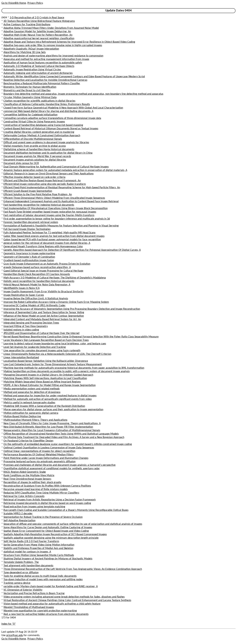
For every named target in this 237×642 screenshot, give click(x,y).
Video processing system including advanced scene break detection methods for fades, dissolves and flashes (64, 597)
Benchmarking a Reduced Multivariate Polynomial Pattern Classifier (41, 83)
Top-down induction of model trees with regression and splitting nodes (43, 579)
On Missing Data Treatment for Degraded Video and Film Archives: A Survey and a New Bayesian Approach (63, 437)
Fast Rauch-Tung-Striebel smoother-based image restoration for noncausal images (49, 212)
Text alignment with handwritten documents (28, 565)
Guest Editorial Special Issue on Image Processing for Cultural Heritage (43, 270)
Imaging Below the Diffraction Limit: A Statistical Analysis (35, 298)
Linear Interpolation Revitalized (21, 357)
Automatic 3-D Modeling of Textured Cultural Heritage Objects (38, 66)
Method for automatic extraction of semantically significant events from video (47, 399)
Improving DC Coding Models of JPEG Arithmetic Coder (34, 305)
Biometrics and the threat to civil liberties (26, 90)
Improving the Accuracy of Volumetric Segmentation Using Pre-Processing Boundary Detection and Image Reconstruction (71, 309)
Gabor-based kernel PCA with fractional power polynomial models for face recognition (52, 239)
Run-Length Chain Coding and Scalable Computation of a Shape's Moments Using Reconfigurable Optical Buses (65, 510)
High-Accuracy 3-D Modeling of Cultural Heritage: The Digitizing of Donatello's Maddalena (54, 277)
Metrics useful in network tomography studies (29, 402)
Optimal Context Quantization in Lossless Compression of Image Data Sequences (48, 447)
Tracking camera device (16, 583)
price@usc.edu (14, 635)
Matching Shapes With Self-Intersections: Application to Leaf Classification (45, 378)
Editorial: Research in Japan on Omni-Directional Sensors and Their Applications (48, 173)
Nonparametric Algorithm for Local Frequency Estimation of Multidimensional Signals (51, 430)
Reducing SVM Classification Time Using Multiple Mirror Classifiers (41, 492)
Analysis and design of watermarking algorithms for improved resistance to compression (53, 55)
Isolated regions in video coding (21, 329)
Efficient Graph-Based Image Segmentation (27, 191)
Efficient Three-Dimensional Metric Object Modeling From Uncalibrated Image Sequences (54, 198)
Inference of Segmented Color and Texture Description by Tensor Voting (43, 312)
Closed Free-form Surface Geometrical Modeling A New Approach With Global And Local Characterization (63, 107)
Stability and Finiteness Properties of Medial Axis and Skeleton (38, 548)
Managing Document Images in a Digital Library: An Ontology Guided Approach (48, 375)
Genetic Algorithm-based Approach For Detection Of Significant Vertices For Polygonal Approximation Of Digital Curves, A (72, 250)
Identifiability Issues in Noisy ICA (21, 288)
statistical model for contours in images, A (27, 551)
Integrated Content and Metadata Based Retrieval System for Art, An (42, 319)
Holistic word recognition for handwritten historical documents (38, 281)
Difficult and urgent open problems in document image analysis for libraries (46, 142)
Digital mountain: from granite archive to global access (34, 146)
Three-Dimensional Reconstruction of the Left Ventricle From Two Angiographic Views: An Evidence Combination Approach (72, 569)
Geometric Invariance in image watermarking (29, 253)
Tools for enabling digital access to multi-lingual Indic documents (40, 576)
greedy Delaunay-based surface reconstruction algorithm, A (37, 267)
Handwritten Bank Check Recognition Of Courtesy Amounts (36, 274)
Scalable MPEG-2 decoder (18, 513)
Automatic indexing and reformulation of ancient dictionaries (38, 73)
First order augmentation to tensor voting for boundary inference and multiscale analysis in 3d (56, 218)
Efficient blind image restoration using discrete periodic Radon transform (44, 184)
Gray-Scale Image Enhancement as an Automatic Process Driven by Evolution (46, 264)
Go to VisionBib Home (13, 3)
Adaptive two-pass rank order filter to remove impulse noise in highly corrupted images (52, 45)
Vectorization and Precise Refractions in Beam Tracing (34, 593)
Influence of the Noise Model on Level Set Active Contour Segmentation (43, 316)
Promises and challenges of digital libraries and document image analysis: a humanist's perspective (59, 465)
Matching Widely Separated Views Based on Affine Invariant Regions (42, 381)
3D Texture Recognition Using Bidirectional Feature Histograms (39, 21)
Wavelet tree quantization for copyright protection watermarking (40, 610)
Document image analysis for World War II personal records (37, 156)
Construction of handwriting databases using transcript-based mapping (43, 125)
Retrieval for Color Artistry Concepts (23, 496)
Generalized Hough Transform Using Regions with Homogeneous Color (43, 246)
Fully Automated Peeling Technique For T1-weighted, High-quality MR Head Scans (49, 232)
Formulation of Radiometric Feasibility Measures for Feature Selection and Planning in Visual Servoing (61, 225)
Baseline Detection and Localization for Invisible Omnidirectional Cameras (45, 80)
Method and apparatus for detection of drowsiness (31, 392)
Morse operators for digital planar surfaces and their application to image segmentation (53, 409)
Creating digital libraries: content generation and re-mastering (38, 132)
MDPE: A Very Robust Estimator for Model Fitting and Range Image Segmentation (49, 385)
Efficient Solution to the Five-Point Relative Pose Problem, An (37, 194)
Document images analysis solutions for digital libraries (34, 160)
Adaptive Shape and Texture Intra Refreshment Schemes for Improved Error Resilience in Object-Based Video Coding (69, 42)
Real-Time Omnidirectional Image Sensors (27, 479)
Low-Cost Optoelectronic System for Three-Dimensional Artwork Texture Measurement (52, 364)
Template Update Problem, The (21, 562)
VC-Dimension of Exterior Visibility (22, 590)
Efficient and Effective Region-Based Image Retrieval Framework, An (42, 180)
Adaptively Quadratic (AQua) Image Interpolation (31, 49)
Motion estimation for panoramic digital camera (30, 413)
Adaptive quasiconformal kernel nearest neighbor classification (38, 38)
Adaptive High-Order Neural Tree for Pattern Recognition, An (37, 35)
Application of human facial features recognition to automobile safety (42, 62)
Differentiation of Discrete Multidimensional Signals (32, 139)
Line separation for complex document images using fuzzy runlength (41, 350)
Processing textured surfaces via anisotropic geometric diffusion (39, 461)
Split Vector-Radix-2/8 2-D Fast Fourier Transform (31, 541)
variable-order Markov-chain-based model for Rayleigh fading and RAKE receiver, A (50, 586)
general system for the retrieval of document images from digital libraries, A (46, 243)
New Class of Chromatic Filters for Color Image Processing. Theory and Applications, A (52, 423)
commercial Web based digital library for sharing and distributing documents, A (48, 111)
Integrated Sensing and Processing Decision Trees (31, 323)
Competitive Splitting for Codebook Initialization (30, 114)
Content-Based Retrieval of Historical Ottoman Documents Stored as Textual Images (50, 128)
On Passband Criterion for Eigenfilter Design (28, 440)
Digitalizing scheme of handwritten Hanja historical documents (38, 149)
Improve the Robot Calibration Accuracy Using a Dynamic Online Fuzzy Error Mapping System (56, 302)
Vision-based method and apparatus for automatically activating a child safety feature (51, 603)
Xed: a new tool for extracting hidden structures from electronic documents (45, 614)
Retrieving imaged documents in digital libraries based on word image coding (47, 503)
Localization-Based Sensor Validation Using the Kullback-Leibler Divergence (45, 361)
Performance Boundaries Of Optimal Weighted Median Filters (38, 454)
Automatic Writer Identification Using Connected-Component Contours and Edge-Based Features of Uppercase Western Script (74, 76)
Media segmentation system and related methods (31, 388)
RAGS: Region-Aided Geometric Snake (24, 472)
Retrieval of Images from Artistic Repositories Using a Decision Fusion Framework (49, 499)
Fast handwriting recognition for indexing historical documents (38, 205)
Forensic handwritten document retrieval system (30, 222)
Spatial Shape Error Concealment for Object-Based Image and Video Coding (46, 531)
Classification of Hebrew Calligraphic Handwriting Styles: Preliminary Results (46, 104)
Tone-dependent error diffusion (21, 572)
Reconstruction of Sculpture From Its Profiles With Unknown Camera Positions (47, 486)
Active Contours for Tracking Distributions (26, 24)
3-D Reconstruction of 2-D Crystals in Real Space (37, 17)
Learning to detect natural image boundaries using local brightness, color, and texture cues (54, 343)
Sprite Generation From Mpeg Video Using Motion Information (38, 544)
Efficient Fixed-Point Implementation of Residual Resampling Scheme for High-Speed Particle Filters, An (61, 187)
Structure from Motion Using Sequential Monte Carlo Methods (38, 555)
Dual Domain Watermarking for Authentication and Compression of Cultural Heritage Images (56, 166)
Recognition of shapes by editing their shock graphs (32, 482)
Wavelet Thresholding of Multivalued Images (28, 607)
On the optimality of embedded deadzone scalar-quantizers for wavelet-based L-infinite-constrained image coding (67, 444)
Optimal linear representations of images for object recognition (39, 451)
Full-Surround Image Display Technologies (26, 229)
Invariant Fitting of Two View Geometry (25, 326)
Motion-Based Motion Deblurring (22, 416)
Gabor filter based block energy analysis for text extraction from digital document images (53, 236)
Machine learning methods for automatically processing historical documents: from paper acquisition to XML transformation (73, 368)
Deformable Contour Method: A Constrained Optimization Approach (41, 135)
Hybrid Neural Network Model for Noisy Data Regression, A (36, 284)
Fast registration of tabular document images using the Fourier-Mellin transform (48, 215)
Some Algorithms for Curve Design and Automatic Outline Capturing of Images (47, 527)
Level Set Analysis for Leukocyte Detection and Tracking (34, 347)
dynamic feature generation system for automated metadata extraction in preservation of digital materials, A (65, 170)
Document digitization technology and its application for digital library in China (47, 153)
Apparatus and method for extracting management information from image (46, 59)
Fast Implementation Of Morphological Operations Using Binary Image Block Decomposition (55, 208)
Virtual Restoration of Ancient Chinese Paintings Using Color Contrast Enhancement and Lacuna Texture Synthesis (67, 600)
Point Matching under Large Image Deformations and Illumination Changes (45, 458)
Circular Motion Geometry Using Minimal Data (30, 97)
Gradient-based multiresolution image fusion (28, 260)
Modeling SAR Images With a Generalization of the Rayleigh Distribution (44, 406)
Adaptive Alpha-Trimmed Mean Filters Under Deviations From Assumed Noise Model (51, 28)
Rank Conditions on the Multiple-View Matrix (28, 475)
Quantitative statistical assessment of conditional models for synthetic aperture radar (51, 468)
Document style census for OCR (21, 163)
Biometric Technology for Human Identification (29, 87)
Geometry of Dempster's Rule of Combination (29, 257)
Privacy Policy (35, 3)
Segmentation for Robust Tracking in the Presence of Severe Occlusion (43, 517)
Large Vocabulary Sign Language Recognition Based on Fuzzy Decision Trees (46, 340)
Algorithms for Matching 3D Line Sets (24, 52)
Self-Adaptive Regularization (19, 520)
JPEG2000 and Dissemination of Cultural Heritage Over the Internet (41, 333)
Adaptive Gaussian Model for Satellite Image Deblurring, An (37, 31)
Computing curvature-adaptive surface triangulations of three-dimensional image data (52, 118)
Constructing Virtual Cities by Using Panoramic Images (34, 121)
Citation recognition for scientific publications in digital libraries (39, 101)
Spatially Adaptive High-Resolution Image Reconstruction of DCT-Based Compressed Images (55, 534)
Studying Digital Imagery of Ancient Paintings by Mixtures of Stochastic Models (47, 558)
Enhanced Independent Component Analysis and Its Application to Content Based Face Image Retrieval (61, 201)
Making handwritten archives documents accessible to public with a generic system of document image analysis (66, 371)
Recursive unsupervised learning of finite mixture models (35, 489)
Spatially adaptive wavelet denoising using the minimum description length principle (51, 538)
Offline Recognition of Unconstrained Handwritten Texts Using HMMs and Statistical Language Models (61, 434)
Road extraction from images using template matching (34, 506)
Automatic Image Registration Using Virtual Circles (32, 69)
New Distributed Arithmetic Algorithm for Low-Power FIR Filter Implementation (48, 427)
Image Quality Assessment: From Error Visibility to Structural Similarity (43, 291)
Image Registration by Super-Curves (23, 295)
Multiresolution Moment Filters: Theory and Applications (35, 420)
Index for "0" (8, 624)
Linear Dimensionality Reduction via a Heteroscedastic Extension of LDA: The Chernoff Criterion (57, 354)
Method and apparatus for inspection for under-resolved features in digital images (49, 395)
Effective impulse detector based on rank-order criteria (34, 177)
